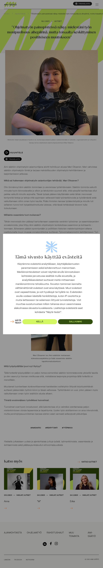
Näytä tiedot (18, 321)
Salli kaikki (75, 322)
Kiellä (39, 322)
